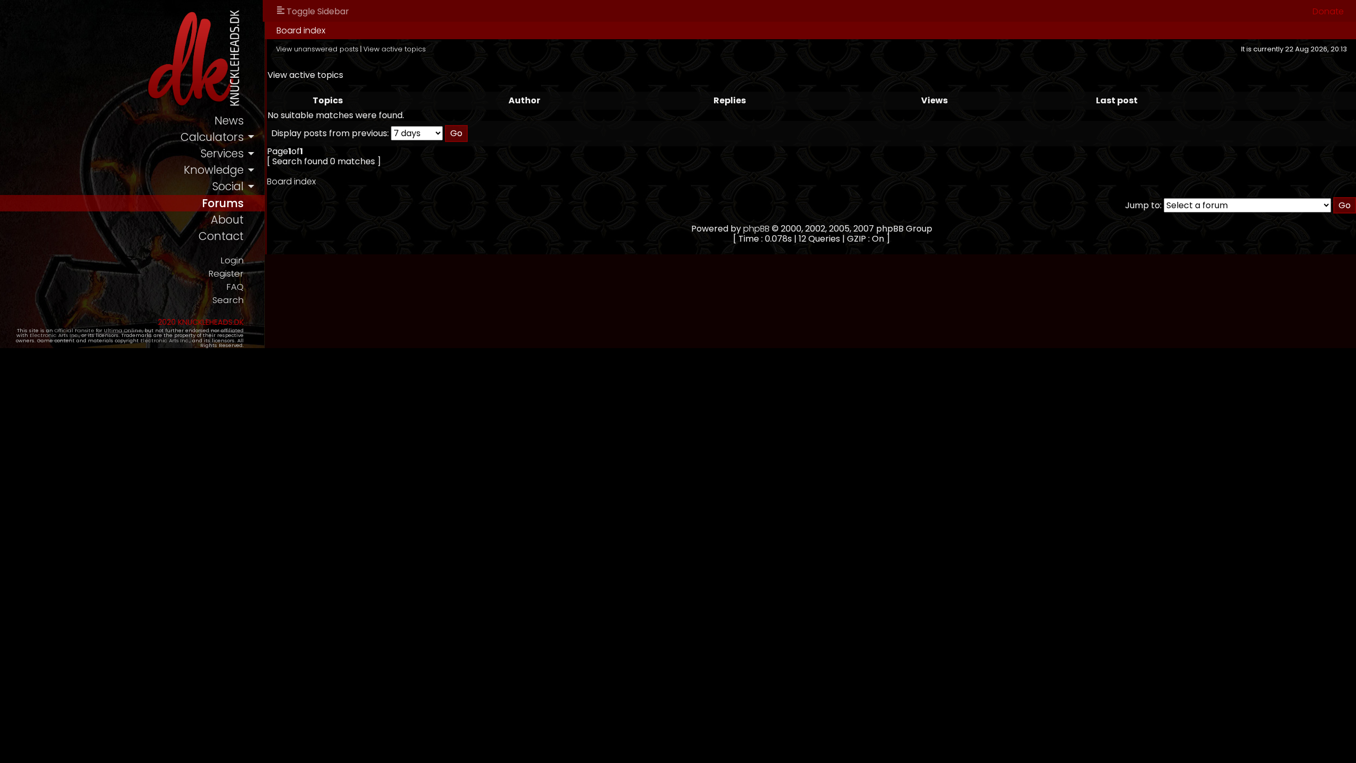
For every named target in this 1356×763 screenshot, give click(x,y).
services (222, 153)
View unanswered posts (317, 49)
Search (228, 300)
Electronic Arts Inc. (54, 335)
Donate (1328, 11)
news (229, 120)
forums (223, 203)
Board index (300, 30)
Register (226, 274)
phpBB (756, 229)
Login (232, 260)
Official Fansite (74, 330)
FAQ (235, 287)
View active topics (394, 49)
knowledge (214, 170)
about (227, 219)
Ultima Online (123, 330)
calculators (212, 137)
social (228, 186)
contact (221, 236)
